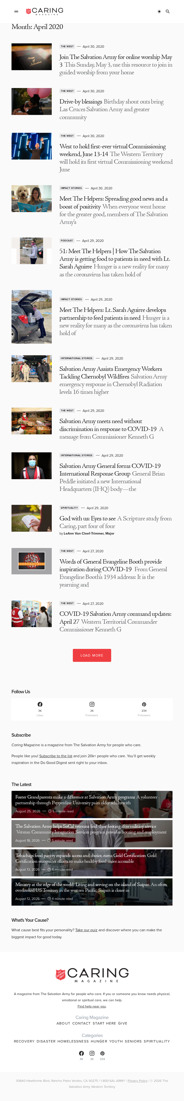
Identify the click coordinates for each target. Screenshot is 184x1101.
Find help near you (92, 1006)
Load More (92, 655)
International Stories (76, 358)
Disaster (46, 1041)
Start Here (104, 1023)
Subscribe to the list (55, 755)
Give (122, 1023)
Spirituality (69, 508)
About (63, 1023)
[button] (16, 11)
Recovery (24, 1041)
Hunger (99, 1041)
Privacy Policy (138, 1080)
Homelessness (73, 1041)
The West (67, 46)
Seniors (133, 1041)
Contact (81, 1023)
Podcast (67, 240)
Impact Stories (71, 188)
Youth (116, 1041)
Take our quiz (86, 929)
